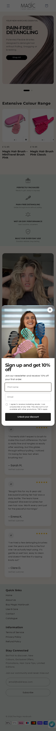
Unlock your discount (28, 417)
